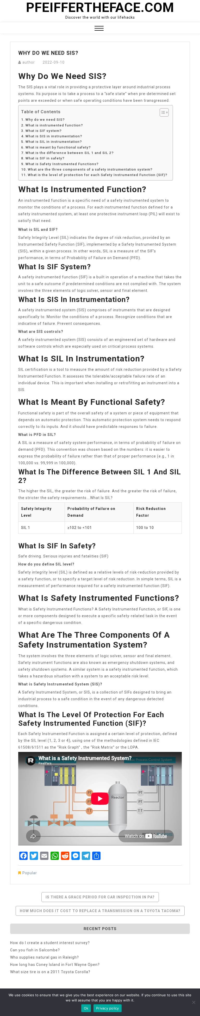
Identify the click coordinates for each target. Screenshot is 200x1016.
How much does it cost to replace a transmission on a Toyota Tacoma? (100, 911)
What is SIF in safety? (45, 158)
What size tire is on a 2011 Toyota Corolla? (50, 972)
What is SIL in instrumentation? (54, 142)
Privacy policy (107, 1008)
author (28, 62)
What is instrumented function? (54, 125)
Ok (86, 1008)
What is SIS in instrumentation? (54, 136)
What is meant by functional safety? (58, 147)
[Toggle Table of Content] (161, 112)
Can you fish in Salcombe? (35, 950)
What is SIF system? (44, 131)
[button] (99, 28)
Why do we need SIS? (45, 120)
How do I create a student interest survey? (50, 943)
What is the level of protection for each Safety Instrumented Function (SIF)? (97, 175)
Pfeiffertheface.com (100, 7)
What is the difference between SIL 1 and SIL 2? (70, 153)
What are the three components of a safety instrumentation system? (90, 169)
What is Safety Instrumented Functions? (62, 164)
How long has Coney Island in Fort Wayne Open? (55, 965)
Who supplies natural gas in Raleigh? (44, 957)
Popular (29, 873)
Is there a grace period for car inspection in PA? (100, 897)
